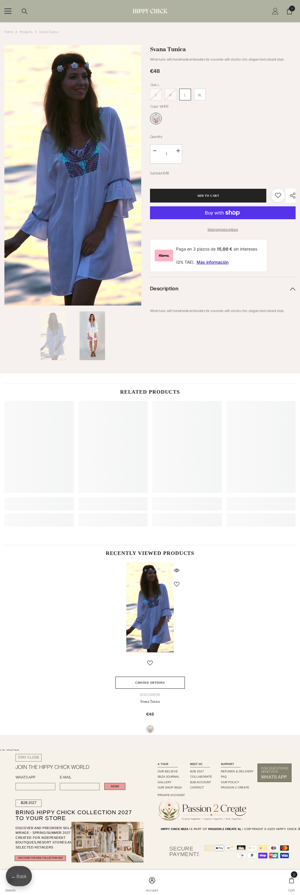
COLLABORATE (201, 776)
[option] (72, 175)
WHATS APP (25, 777)
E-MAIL (65, 777)
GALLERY (165, 782)
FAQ (224, 776)
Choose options (150, 682)
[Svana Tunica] (150, 607)
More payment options (223, 229)
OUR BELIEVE (168, 771)
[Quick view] (176, 570)
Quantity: (156, 136)
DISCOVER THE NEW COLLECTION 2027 (40, 858)
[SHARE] (290, 195)
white (150, 729)
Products (26, 32)
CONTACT (197, 787)
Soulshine (150, 695)
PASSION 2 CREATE (235, 787)
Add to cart (208, 195)
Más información (213, 262)
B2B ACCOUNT (200, 782)
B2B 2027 (29, 803)
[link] (278, 195)
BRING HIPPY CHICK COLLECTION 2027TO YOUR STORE (65, 815)
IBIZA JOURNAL (169, 776)
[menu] (7, 11)
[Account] (275, 11)
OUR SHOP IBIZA (170, 787)
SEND (115, 786)
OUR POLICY (230, 782)
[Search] (24, 11)
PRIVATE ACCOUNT (171, 795)
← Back (19, 876)
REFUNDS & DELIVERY (237, 771)
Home (8, 32)
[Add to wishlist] (176, 584)
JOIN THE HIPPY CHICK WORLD (52, 767)
